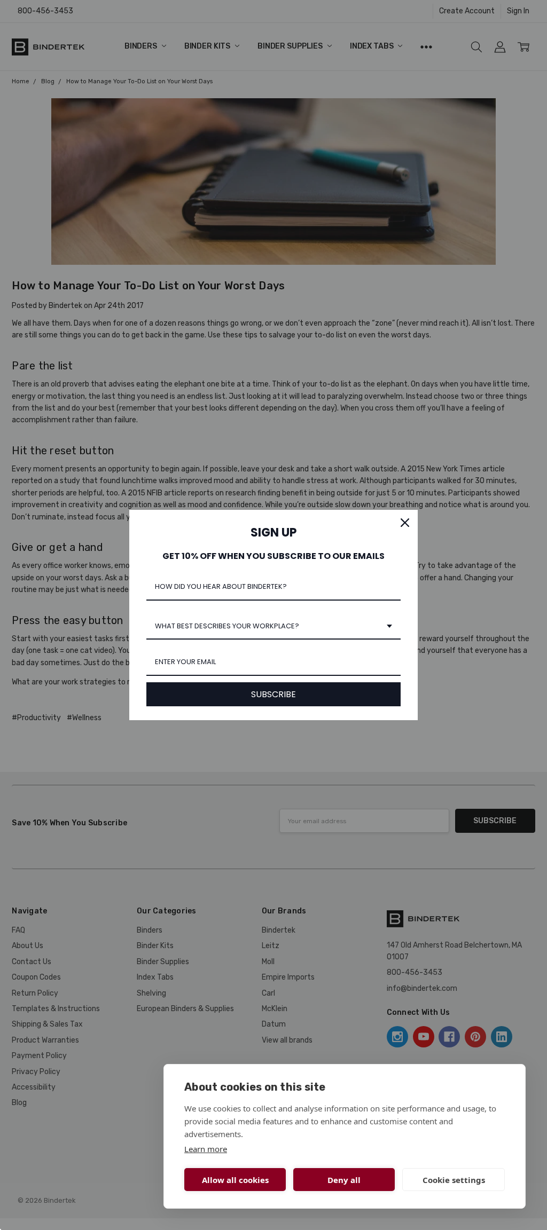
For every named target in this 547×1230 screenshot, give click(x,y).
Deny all (344, 1179)
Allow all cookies (235, 1179)
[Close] (405, 522)
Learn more (205, 1149)
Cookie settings (454, 1179)
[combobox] (273, 626)
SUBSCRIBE (273, 694)
